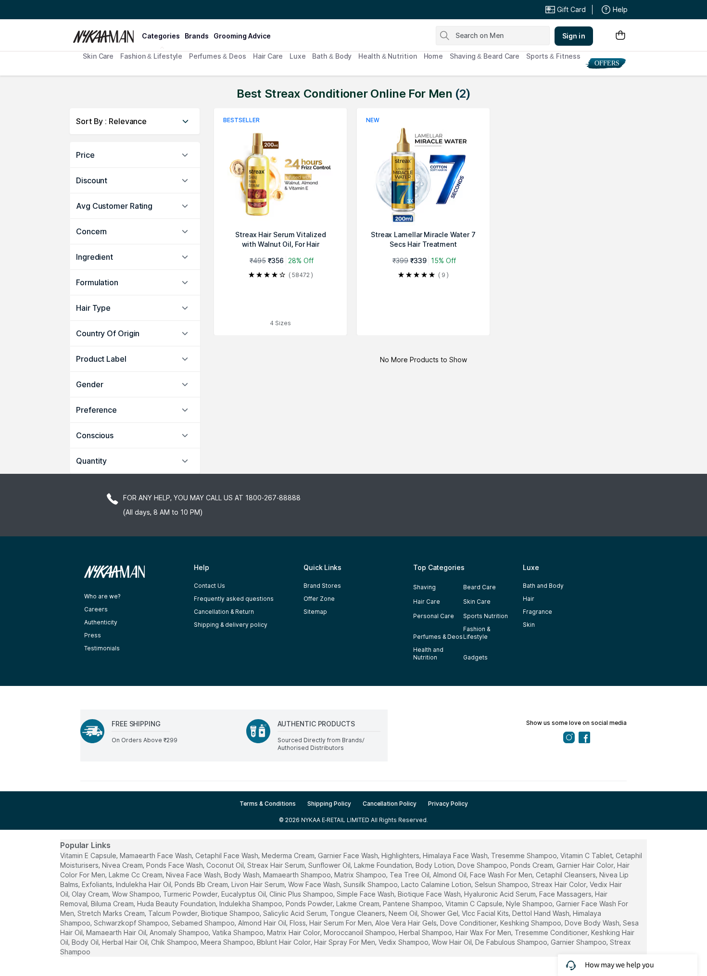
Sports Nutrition (485, 616)
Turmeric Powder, (191, 894)
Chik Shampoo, (175, 942)
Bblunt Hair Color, (284, 942)
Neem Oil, (404, 913)
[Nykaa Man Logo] (106, 33)
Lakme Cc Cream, (136, 875)
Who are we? (102, 596)
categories (161, 36)
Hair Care (268, 56)
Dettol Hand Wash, (541, 913)
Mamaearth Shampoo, (297, 875)
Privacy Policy (448, 803)
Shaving (424, 587)
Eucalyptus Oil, (244, 894)
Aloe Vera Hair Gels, (406, 923)
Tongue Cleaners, (358, 913)
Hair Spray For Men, (345, 942)
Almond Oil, (450, 875)
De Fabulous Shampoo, (512, 942)
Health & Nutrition (387, 56)
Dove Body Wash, (593, 923)
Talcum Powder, (173, 913)
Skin (529, 624)
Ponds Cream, (532, 865)
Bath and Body (543, 585)
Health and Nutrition (428, 653)
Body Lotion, (435, 865)
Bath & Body (332, 56)
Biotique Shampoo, (231, 913)
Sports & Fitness (553, 56)
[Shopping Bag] (620, 35)
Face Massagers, (566, 894)
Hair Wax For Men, (484, 932)
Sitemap (315, 611)
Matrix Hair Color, (294, 932)
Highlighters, (401, 855)
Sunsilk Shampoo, (371, 884)
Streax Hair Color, (559, 884)
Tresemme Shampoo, (524, 855)
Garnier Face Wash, (348, 855)
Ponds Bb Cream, (202, 884)
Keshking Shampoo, (531, 923)
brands (197, 36)
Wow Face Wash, (314, 884)
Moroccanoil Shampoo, (360, 932)
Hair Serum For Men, (341, 923)
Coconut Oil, (225, 865)
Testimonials (102, 648)
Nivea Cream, (123, 865)
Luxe (298, 56)
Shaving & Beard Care (484, 56)
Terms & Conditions (268, 803)
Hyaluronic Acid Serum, (500, 894)
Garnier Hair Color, (585, 865)
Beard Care (479, 587)
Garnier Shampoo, (579, 942)
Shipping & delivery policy (230, 624)
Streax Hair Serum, (276, 865)
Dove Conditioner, (469, 923)
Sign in (573, 36)
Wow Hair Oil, (452, 942)
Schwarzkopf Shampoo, (132, 923)
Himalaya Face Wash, (456, 855)
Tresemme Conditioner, (552, 932)
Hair (528, 598)
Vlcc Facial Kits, (486, 913)
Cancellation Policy (390, 803)
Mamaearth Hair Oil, (117, 932)
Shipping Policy (329, 803)
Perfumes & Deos (217, 56)
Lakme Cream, (358, 904)
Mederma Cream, (289, 855)
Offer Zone (319, 598)
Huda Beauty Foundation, (177, 904)
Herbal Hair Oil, (125, 942)
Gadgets (475, 657)
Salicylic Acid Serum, (295, 913)
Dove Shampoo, (482, 865)
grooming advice (242, 36)
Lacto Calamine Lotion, (437, 884)
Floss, (298, 923)
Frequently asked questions (234, 598)
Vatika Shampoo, (238, 932)
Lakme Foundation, (384, 865)
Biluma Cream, (113, 904)
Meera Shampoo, (228, 942)
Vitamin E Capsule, (89, 855)
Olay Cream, (91, 894)
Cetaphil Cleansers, (566, 875)
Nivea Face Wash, (194, 875)
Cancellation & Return (224, 611)
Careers (96, 609)
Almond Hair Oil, (263, 923)
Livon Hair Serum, (258, 884)
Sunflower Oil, (330, 865)
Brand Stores (322, 585)
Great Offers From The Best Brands (143, 9)
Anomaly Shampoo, (180, 932)
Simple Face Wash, (366, 894)
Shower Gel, (440, 913)
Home (433, 56)
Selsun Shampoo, (502, 884)
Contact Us (209, 585)
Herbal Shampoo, (426, 932)
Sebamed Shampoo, (204, 923)
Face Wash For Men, (502, 875)
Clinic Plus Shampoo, (302, 894)
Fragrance (537, 611)
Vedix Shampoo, (404, 942)
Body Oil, (86, 942)
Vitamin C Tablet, (587, 855)
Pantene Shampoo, (413, 904)
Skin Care (98, 56)
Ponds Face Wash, (175, 865)
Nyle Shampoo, (530, 904)
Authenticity (100, 622)
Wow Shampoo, (136, 894)
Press (92, 635)
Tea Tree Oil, (410, 875)
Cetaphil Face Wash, (227, 855)
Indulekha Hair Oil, (144, 884)
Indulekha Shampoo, (251, 904)
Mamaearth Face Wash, (156, 855)
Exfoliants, (98, 884)
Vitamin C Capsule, (474, 904)
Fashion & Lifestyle (151, 56)
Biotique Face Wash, (430, 894)
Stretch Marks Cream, (111, 913)
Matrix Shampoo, (361, 875)
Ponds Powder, (310, 904)
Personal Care (433, 616)
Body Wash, (242, 875)
